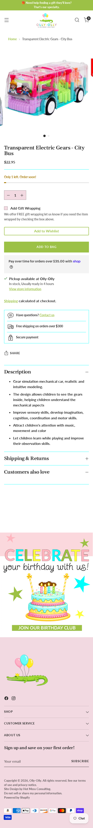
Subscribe (80, 761)
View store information (25, 289)
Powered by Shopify (17, 797)
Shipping (11, 301)
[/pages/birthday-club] (46, 585)
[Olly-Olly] (46, 20)
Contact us (47, 315)
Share (15, 353)
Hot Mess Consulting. (37, 789)
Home (12, 39)
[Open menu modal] (6, 20)
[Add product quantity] (22, 195)
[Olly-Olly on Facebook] (6, 699)
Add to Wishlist (46, 231)
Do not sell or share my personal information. (33, 793)
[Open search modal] (76, 20)
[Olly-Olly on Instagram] (14, 699)
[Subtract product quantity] (8, 195)
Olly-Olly (35, 780)
